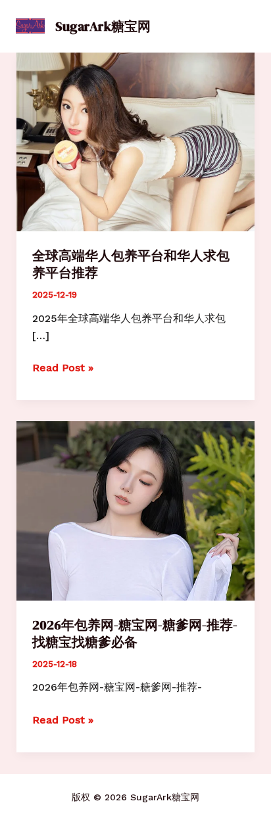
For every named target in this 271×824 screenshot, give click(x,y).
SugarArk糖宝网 (103, 26)
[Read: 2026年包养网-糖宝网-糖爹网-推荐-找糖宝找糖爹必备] (135, 510)
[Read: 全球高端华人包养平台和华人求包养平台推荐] (135, 141)
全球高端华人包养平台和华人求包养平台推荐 (131, 264)
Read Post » (62, 369)
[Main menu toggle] (240, 26)
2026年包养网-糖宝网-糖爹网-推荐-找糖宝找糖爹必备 (134, 633)
